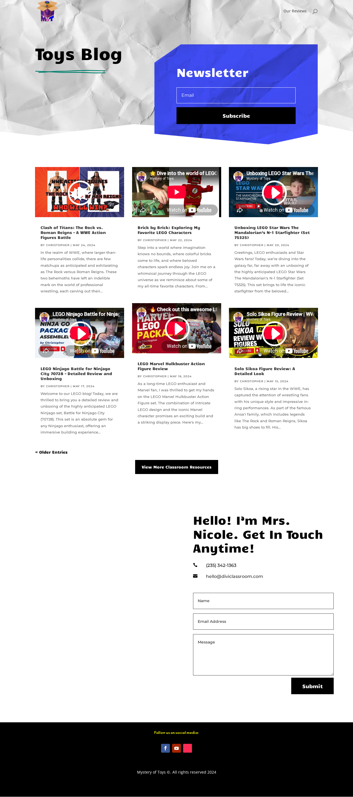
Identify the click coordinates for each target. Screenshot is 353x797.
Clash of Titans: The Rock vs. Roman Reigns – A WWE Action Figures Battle (73, 232)
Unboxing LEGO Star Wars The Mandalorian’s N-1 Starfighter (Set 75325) (272, 232)
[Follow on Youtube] (176, 748)
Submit (312, 686)
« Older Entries (51, 451)
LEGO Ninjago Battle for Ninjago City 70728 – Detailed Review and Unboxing (76, 373)
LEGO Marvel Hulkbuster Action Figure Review (171, 366)
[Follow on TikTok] (187, 748)
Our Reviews (295, 11)
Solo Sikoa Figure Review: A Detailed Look (264, 371)
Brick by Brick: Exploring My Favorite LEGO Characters (169, 230)
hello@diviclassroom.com (234, 576)
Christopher (57, 245)
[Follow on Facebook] (165, 748)
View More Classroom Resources (177, 466)
